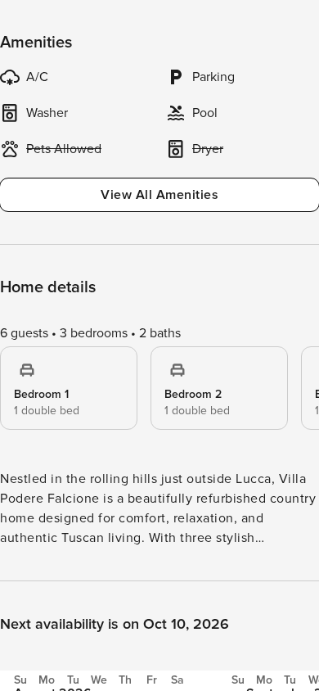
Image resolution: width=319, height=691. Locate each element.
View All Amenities (159, 195)
